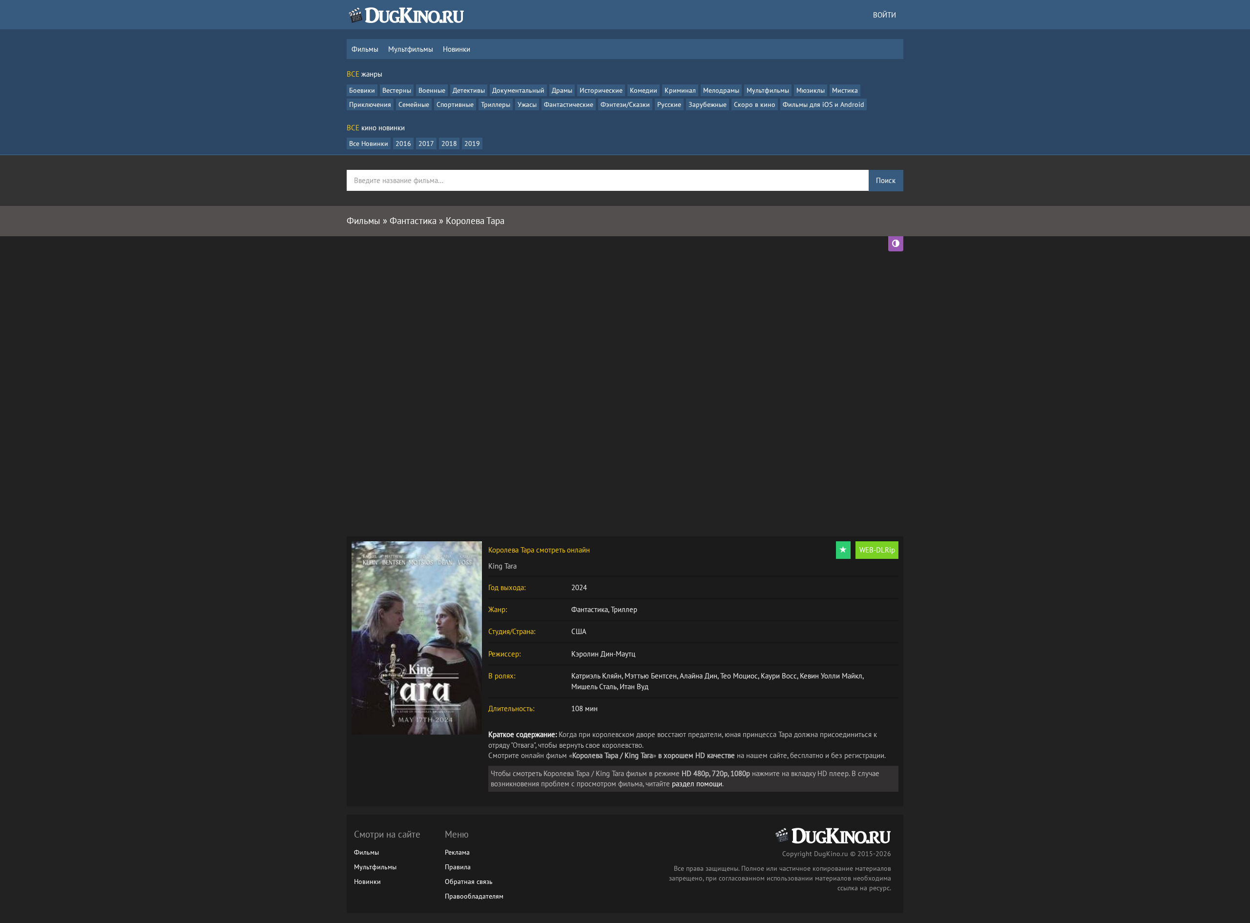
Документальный (518, 90)
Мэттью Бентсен (651, 675)
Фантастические (568, 104)
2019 (472, 143)
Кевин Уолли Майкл (831, 675)
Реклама (457, 852)
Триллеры (495, 104)
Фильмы (365, 49)
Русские (669, 104)
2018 (449, 143)
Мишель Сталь (594, 686)
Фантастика (589, 609)
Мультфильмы (410, 49)
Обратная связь (469, 881)
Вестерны (396, 90)
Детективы (469, 90)
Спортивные (455, 104)
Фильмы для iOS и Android (823, 104)
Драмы (562, 90)
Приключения (370, 104)
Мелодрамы (721, 90)
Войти (884, 15)
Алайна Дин (698, 675)
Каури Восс (779, 675)
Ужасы (527, 104)
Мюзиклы (810, 90)
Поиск (886, 180)
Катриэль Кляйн (596, 675)
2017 (426, 143)
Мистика (845, 90)
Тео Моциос (739, 675)
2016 (403, 143)
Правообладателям (474, 896)
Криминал (680, 90)
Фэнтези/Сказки (625, 104)
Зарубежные (707, 104)
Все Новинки (368, 143)
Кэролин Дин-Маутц (603, 653)
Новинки (456, 49)
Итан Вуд (634, 686)
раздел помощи (697, 783)
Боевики (362, 90)
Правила (458, 866)
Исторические (601, 90)
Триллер (624, 609)
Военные (431, 90)
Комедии (643, 90)
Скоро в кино (754, 104)
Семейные (413, 104)
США (578, 631)
